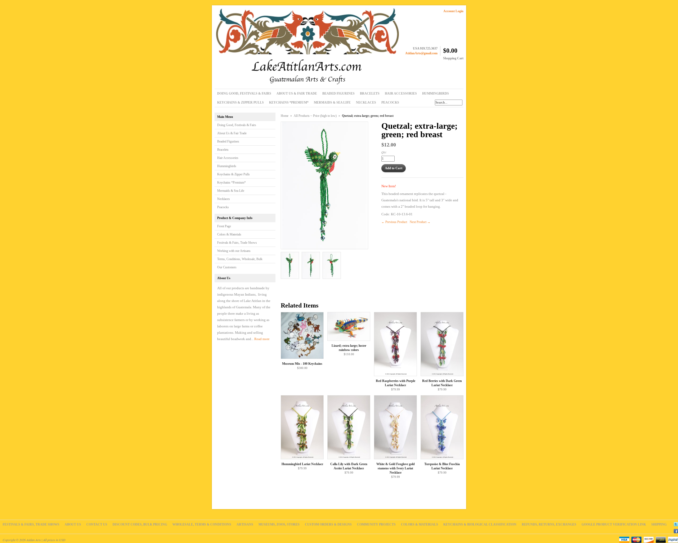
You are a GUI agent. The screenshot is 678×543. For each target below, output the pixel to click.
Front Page (224, 226)
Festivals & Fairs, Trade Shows (237, 242)
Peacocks (223, 207)
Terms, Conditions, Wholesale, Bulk (239, 259)
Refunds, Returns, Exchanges (549, 524)
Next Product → (420, 222)
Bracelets (223, 150)
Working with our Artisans (234, 251)
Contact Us (96, 524)
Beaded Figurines (228, 141)
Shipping (659, 524)
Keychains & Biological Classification (479, 524)
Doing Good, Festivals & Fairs (236, 125)
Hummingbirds (226, 166)
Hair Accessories (227, 158)
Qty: (384, 152)
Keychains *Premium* (231, 182)
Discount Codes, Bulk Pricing (140, 524)
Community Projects (376, 524)
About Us (73, 524)
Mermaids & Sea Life (230, 191)
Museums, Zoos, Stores (279, 524)
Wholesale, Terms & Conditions (201, 524)
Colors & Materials (229, 234)
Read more (262, 339)
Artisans (245, 524)
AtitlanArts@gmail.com (421, 53)
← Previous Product (394, 222)
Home (284, 116)
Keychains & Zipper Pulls (233, 174)
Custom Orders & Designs (328, 524)
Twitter (676, 523)
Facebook (676, 530)
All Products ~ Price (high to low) (315, 116)
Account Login (453, 11)
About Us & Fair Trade (232, 133)
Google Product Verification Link (614, 524)
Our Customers (227, 267)
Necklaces (223, 199)
